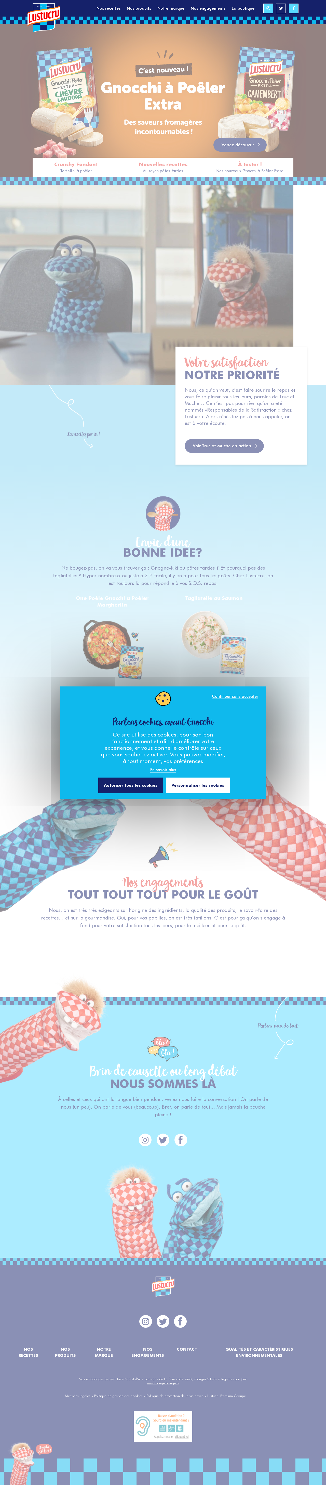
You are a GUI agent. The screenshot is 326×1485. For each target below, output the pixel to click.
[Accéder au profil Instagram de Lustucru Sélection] (268, 8)
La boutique (243, 8)
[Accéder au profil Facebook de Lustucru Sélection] (293, 8)
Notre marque (170, 8)
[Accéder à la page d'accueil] (62, 8)
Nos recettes (108, 8)
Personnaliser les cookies (197, 785)
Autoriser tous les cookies (130, 785)
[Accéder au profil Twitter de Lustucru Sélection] (281, 8)
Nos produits (139, 8)
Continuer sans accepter (235, 696)
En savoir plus (163, 769)
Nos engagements (208, 8)
